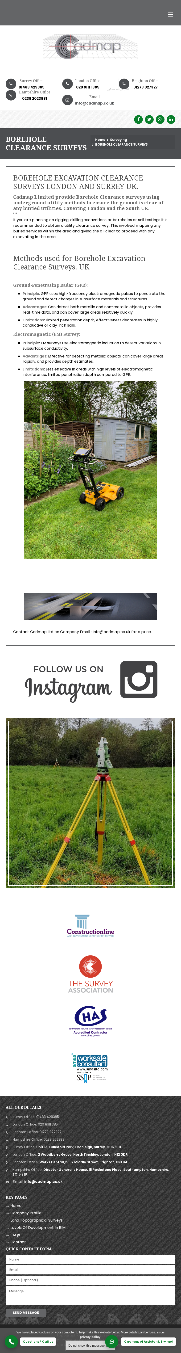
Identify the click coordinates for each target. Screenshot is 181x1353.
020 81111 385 (87, 87)
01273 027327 (145, 87)
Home (100, 139)
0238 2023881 (55, 1139)
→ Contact (16, 1242)
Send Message (26, 1312)
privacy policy (90, 1337)
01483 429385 (32, 87)
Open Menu (170, 14)
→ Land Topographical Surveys (34, 1220)
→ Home (13, 1205)
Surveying (118, 139)
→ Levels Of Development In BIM (36, 1227)
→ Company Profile (23, 1213)
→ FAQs (13, 1235)
